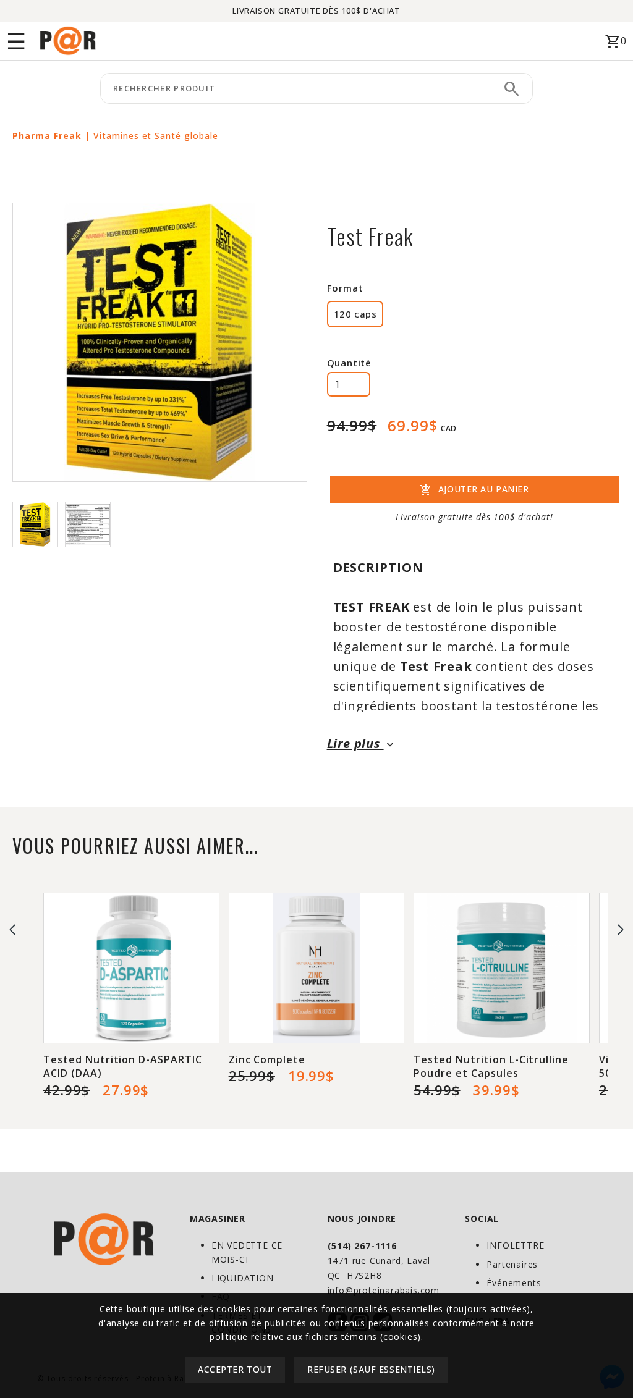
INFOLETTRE (515, 1245)
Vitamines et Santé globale (155, 135)
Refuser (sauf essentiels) (371, 1369)
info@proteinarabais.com (384, 1290)
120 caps (355, 314)
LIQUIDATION (242, 1278)
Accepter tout (235, 1369)
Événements (513, 1283)
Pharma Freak (47, 135)
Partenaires (512, 1264)
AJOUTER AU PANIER (474, 490)
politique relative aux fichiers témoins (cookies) (315, 1336)
